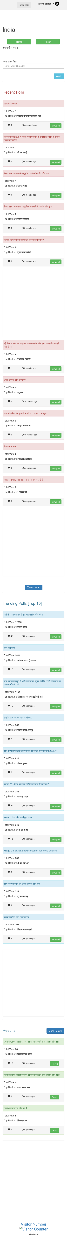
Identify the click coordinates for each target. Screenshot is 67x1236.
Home (19, 41)
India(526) (24, 4)
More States (45, 3)
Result (48, 41)
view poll (56, 125)
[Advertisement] (33, 303)
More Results (55, 1030)
